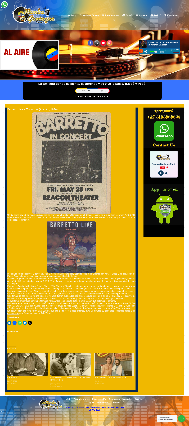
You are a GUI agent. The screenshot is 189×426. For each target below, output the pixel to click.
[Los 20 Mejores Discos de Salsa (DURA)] (114, 364)
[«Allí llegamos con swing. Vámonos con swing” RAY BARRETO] (70, 364)
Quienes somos (81, 399)
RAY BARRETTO (14, 377)
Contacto (115, 403)
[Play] (161, 173)
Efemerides (102, 403)
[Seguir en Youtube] (103, 43)
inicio (68, 399)
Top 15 (91, 403)
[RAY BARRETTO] (27, 364)
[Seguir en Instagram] (109, 43)
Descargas (114, 399)
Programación (99, 399)
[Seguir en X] (97, 43)
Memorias (127, 399)
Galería (138, 399)
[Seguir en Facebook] (90, 43)
